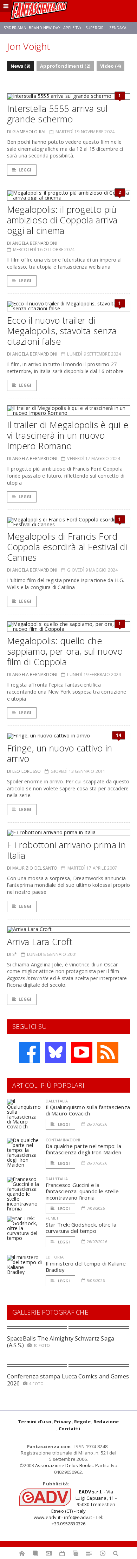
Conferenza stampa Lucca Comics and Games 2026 (68, 1379)
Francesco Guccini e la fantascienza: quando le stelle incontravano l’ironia (82, 1191)
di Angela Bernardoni (32, 243)
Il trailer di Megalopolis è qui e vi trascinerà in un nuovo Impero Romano (67, 435)
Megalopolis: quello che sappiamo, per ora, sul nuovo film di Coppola (65, 651)
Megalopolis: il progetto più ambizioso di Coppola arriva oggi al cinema (62, 219)
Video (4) (110, 66)
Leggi (25, 170)
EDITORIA (55, 1257)
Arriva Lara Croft (39, 941)
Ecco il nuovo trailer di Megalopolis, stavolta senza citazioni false (62, 330)
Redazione (106, 1421)
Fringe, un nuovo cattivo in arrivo (59, 753)
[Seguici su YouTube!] (82, 1052)
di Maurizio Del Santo (32, 868)
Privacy (62, 1421)
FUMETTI (54, 1218)
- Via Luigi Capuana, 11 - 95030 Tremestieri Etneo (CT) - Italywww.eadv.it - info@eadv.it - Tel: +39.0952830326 (75, 1508)
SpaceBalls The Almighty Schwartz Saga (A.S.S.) (61, 1342)
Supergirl (95, 27)
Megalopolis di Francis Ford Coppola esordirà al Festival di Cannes (67, 546)
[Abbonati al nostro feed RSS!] (108, 1052)
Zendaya (117, 27)
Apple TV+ (72, 27)
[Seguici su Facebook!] (29, 1052)
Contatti (69, 1428)
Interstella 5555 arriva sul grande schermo (57, 113)
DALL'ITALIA (57, 1101)
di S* (12, 954)
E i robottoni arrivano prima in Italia (66, 850)
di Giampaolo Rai (26, 132)
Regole (82, 1421)
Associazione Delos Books (64, 1465)
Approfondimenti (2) (65, 66)
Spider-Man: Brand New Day (32, 27)
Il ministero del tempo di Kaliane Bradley (86, 1266)
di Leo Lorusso (24, 771)
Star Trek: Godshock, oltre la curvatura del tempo (81, 1227)
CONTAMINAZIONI (63, 1140)
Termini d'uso (34, 1421)
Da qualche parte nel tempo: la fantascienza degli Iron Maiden (84, 1149)
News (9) (21, 66)
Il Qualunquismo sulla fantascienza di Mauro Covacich (88, 1110)
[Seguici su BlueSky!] (55, 1052)
